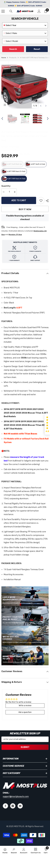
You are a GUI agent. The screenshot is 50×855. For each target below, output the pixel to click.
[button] (40, 105)
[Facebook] (5, 806)
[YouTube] (20, 806)
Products (13, 58)
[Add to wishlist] (41, 200)
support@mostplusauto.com (16, 796)
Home (3, 58)
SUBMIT (25, 747)
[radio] (12, 164)
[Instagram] (12, 806)
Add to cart (18, 200)
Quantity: (6, 186)
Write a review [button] (25, 705)
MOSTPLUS (14, 147)
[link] (14, 850)
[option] (25, 84)
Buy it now (25, 209)
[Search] (11, 11)
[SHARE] (46, 200)
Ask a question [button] (25, 712)
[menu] (3, 11)
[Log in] (39, 11)
